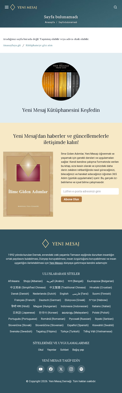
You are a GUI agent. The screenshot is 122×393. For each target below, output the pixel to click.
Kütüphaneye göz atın (39, 45)
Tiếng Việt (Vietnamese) (97, 331)
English (64, 293)
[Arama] (115, 7)
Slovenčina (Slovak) (19, 325)
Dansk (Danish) (20, 293)
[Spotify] (81, 369)
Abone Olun (71, 199)
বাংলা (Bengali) (75, 281)
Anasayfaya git (12, 45)
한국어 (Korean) (48, 312)
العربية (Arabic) (55, 281)
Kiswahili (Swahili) (103, 325)
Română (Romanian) (53, 318)
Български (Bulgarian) (100, 281)
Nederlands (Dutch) (44, 293)
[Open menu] (6, 7)
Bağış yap (78, 349)
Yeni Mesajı (56, 262)
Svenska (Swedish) (21, 331)
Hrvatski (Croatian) (101, 287)
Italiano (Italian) (101, 306)
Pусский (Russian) (80, 318)
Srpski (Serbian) (104, 318)
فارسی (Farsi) (80, 293)
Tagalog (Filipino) (46, 331)
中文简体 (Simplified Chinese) (28, 287)
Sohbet (64, 349)
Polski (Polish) (100, 312)
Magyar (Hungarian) (45, 306)
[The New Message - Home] (61, 7)
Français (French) (24, 300)
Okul (40, 349)
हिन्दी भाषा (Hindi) (20, 306)
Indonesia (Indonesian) (74, 306)
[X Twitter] (61, 369)
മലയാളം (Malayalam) (75, 312)
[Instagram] (71, 369)
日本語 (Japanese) (24, 312)
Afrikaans (14, 281)
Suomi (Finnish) (101, 293)
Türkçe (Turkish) (70, 331)
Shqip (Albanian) (33, 281)
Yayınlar (51, 349)
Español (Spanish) (78, 325)
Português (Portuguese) (22, 318)
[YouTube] (40, 369)
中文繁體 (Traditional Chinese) (68, 287)
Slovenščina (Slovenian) (49, 325)
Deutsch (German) (50, 300)
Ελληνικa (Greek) (75, 300)
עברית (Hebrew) (98, 300)
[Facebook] (51, 369)
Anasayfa (50, 22)
